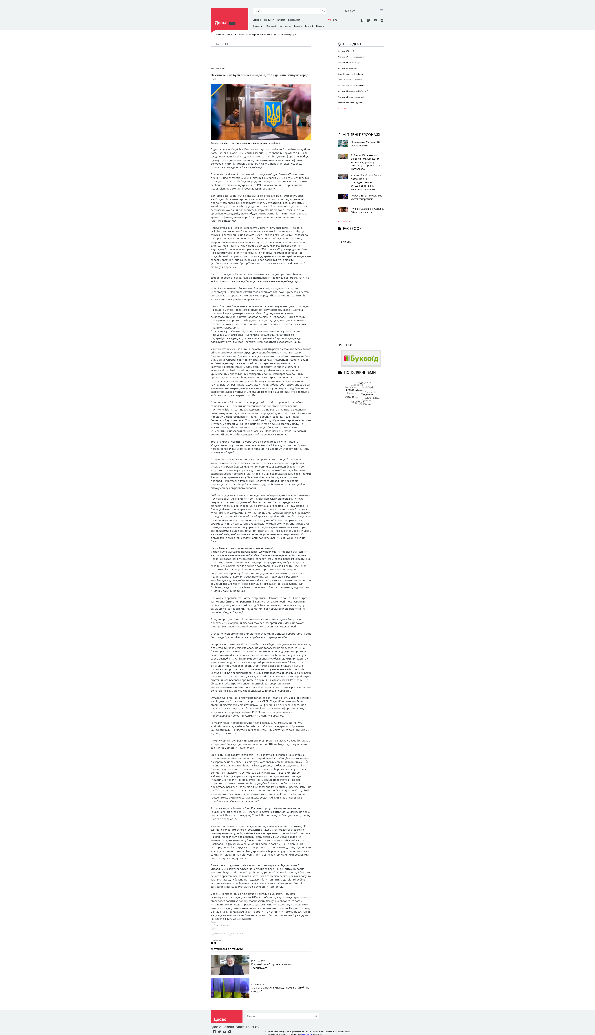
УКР (329, 20)
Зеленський (219, 933)
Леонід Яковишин (222, 925)
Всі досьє (342, 108)
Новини (269, 19)
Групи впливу (285, 26)
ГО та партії (270, 26)
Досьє (257, 19)
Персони (320, 26)
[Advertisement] (267, 57)
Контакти (294, 19)
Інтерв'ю (298, 26)
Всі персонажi (344, 221)
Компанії (309, 26)
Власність (257, 26)
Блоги (281, 19)
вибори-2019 (237, 933)
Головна (220, 34)
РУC (335, 20)
